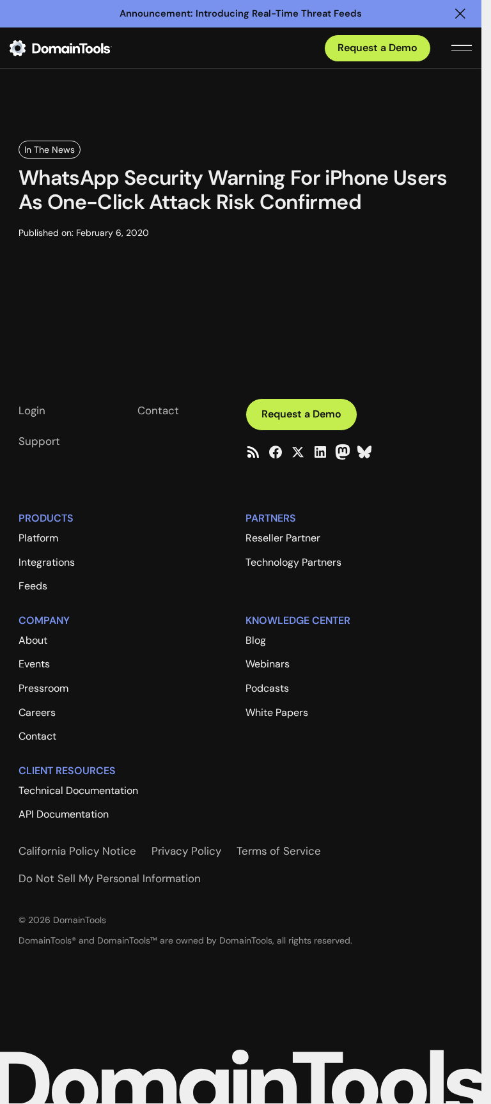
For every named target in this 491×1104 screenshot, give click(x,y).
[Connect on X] (298, 452)
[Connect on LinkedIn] (320, 452)
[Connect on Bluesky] (364, 452)
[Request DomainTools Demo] (377, 48)
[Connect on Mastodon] (342, 452)
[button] (460, 13)
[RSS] (253, 452)
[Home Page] (81, 47)
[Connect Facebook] (275, 452)
